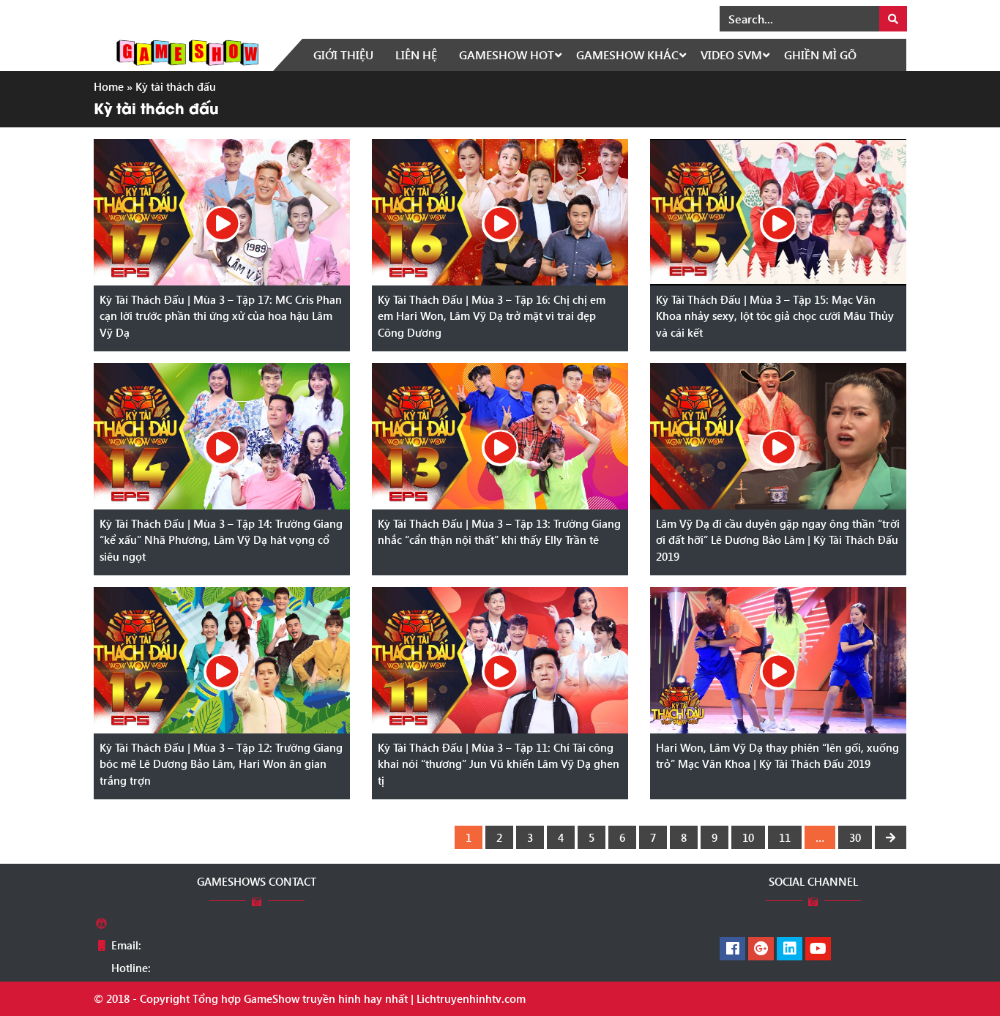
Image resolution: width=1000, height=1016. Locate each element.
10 (748, 837)
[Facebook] (732, 949)
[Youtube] (818, 949)
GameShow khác (627, 54)
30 (855, 837)
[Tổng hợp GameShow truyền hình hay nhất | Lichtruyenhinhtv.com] (187, 51)
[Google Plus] (761, 949)
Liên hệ (416, 54)
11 (785, 837)
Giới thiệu (343, 54)
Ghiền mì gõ (820, 54)
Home (109, 86)
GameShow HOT (506, 54)
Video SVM (731, 54)
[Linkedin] (789, 949)
